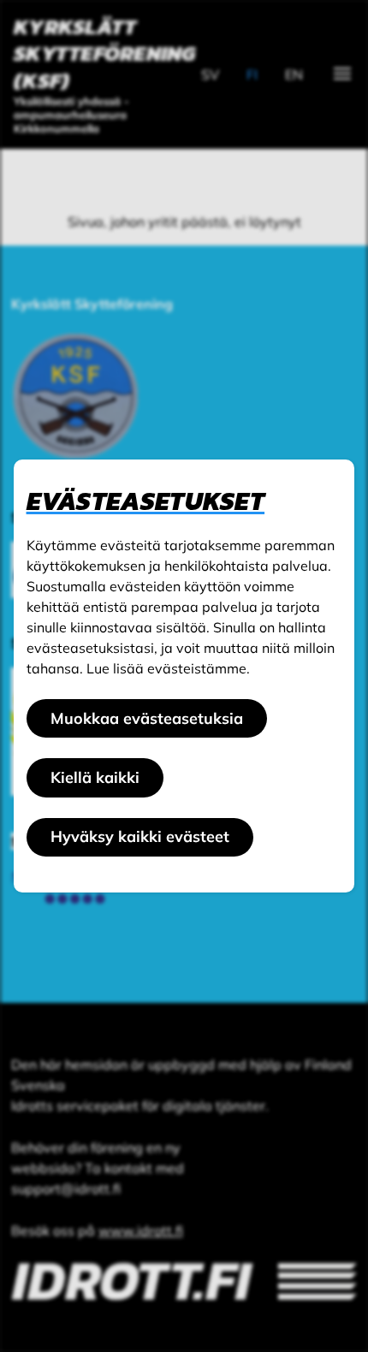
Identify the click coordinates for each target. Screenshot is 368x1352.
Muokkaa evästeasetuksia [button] (146, 718)
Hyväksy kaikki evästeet (139, 836)
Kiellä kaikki (94, 777)
